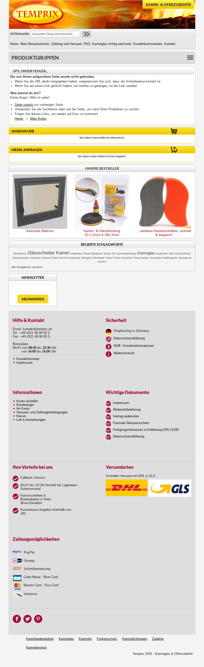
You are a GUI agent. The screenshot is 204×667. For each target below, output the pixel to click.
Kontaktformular (27, 359)
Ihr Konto (23, 408)
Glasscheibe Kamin (49, 252)
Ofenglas (86, 257)
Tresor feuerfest (123, 257)
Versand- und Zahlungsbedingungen (42, 412)
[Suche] (86, 34)
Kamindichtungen (134, 639)
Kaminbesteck (36, 647)
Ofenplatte (99, 257)
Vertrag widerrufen (126, 416)
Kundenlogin (25, 405)
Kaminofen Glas (165, 253)
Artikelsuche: (19, 34)
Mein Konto (38, 118)
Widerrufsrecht (123, 353)
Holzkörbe (76, 253)
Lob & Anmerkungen (31, 420)
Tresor (109, 257)
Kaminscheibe (21, 257)
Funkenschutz (107, 639)
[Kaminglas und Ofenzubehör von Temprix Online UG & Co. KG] (37, 14)
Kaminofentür (183, 253)
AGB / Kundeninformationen (133, 346)
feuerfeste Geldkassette (164, 257)
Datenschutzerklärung (129, 338)
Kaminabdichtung (126, 253)
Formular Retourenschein (131, 423)
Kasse (21, 416)
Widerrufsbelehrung (127, 409)
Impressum (24, 362)
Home (19, 118)
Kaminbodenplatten (40, 639)
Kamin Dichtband (93, 253)
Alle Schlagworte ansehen (27, 267)
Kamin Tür (109, 253)
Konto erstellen (27, 401)
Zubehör (158, 639)
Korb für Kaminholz (69, 257)
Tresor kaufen (141, 257)
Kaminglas (146, 253)
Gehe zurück (24, 105)
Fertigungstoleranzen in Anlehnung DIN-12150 (146, 430)
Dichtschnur (20, 253)
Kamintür (35, 257)
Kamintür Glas (49, 257)
